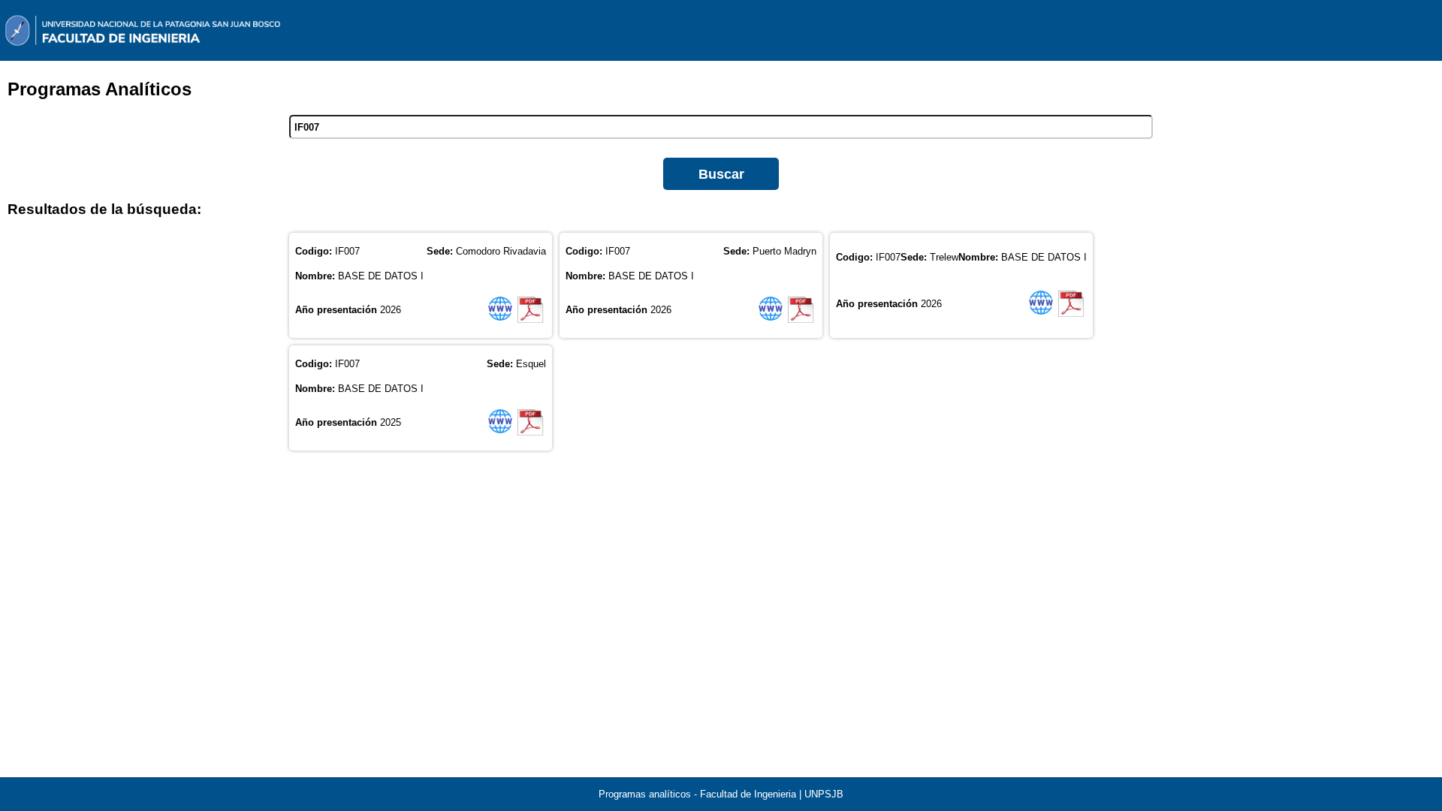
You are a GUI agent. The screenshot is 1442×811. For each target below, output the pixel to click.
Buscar (721, 174)
